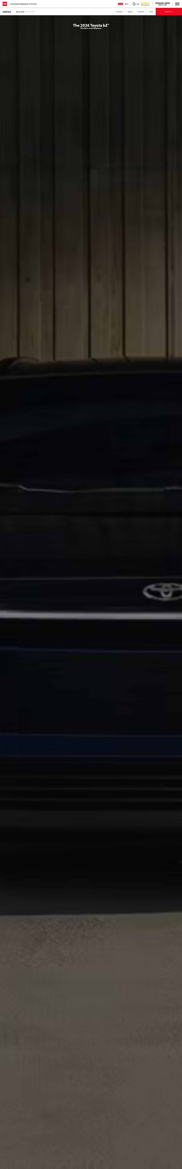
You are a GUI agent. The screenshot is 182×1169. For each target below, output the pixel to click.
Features (141, 12)
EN (121, 4)
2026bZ (7, 12)
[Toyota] (5, 4)
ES (127, 4)
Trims (151, 12)
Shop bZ (168, 12)
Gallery (130, 12)
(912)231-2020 (162, 3)
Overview (119, 12)
